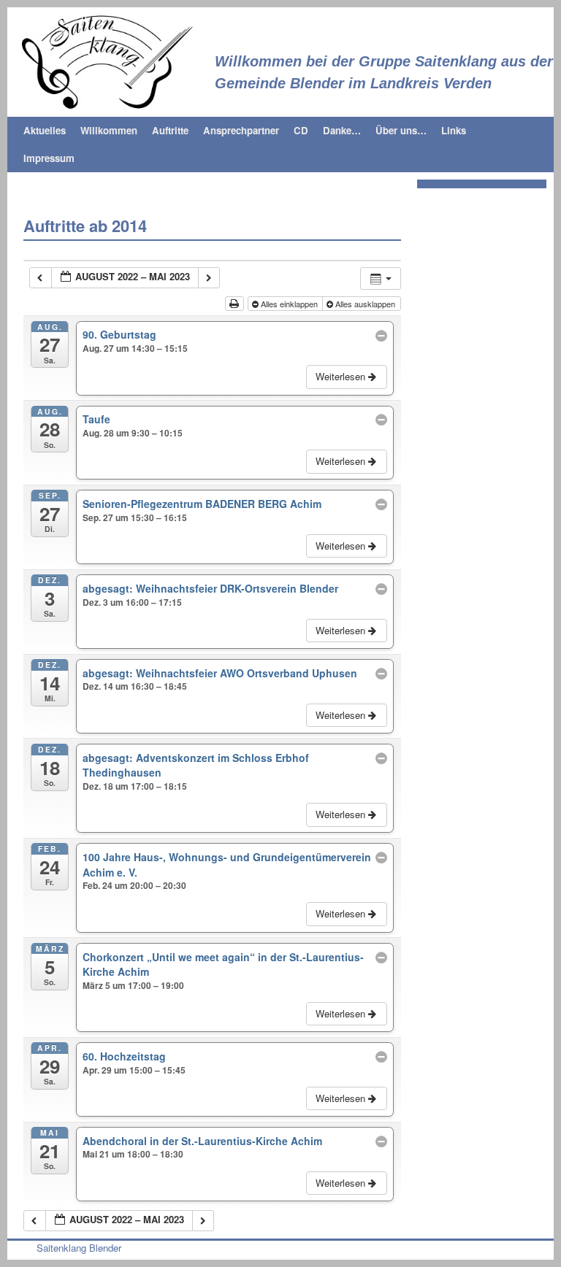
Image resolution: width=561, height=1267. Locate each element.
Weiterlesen (342, 376)
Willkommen (108, 130)
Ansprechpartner (241, 130)
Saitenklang (270, 24)
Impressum (49, 158)
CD (301, 130)
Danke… (342, 130)
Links (453, 130)
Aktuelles (44, 130)
